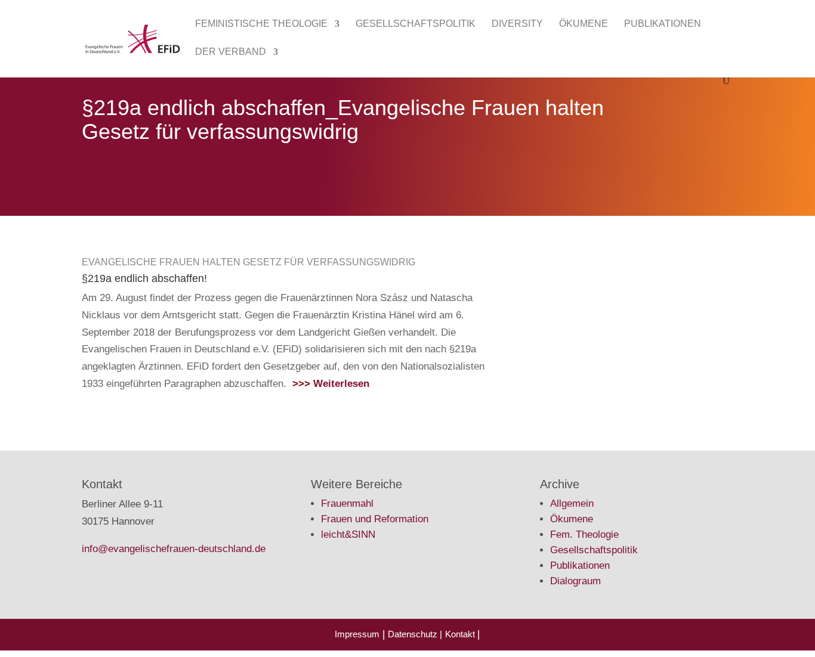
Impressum (357, 634)
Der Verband (230, 52)
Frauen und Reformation (374, 519)
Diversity (517, 24)
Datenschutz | (415, 634)
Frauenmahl (347, 503)
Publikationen (662, 24)
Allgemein (572, 503)
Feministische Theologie (261, 24)
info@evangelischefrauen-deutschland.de (174, 548)
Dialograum (575, 581)
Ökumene (583, 24)
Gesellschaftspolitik (416, 24)
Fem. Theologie (584, 534)
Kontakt (461, 634)
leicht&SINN (348, 534)
